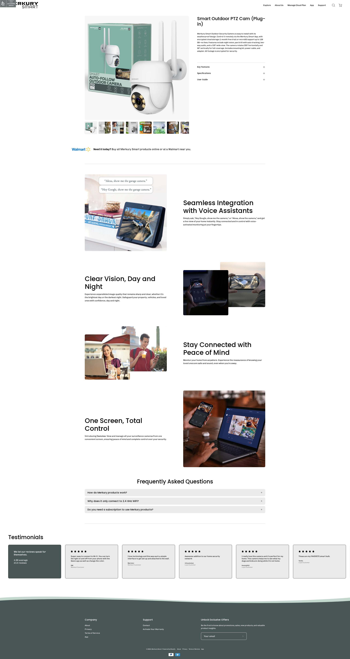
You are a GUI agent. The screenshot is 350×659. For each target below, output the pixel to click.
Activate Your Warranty (153, 629)
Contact (146, 625)
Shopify (172, 649)
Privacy (88, 629)
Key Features (203, 67)
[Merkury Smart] (23, 5)
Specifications (204, 73)
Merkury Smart (156, 649)
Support (148, 619)
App (86, 637)
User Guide (202, 79)
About (87, 625)
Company (91, 619)
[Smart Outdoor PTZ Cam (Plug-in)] (91, 128)
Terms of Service (92, 633)
